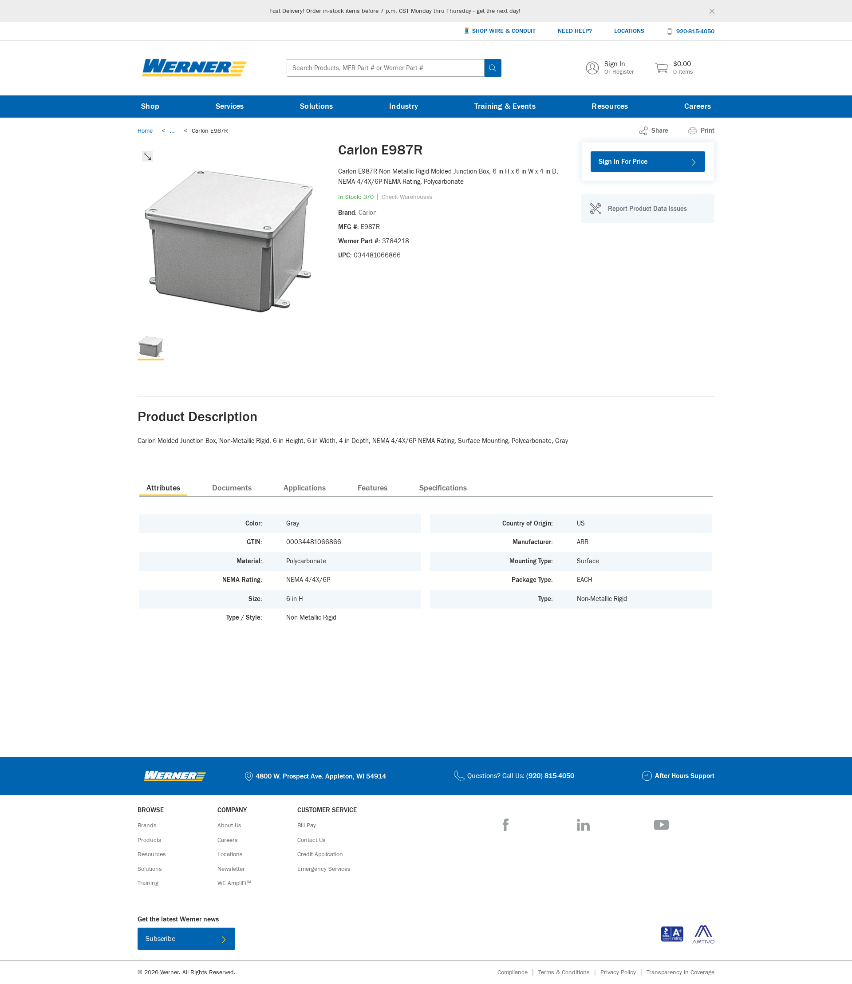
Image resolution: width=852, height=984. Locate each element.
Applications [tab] (305, 488)
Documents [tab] (232, 488)
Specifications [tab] (443, 488)
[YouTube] (661, 825)
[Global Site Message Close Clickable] (712, 11)
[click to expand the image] (147, 156)
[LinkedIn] (583, 825)
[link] (172, 131)
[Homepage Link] (194, 67)
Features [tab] (372, 488)
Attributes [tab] (163, 488)
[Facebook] (506, 825)
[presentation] (163, 487)
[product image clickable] (151, 347)
